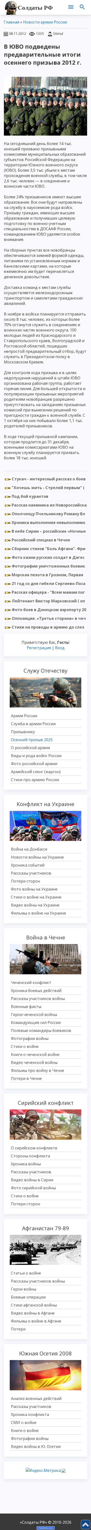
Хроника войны (26, 1164)
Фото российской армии (34, 763)
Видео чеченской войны (34, 1062)
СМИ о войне (23, 1422)
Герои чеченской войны (34, 1014)
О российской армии (30, 747)
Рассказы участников (31, 873)
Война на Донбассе (29, 849)
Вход (60, 647)
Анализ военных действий (36, 1398)
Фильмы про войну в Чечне (37, 1070)
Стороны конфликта (30, 1156)
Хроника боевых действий (36, 990)
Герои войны (23, 1289)
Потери (18, 1329)
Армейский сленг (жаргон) (36, 771)
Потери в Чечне (26, 1078)
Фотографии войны (30, 1038)
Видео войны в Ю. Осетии (36, 1446)
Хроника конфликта (30, 1414)
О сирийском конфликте (34, 1148)
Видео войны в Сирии (32, 1180)
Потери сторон (25, 881)
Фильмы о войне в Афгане (36, 1321)
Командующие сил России (36, 1022)
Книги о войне (25, 1430)
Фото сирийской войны (33, 1188)
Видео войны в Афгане (33, 1313)
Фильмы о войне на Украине (38, 913)
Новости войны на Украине (37, 857)
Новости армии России (45, 22)
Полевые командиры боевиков (41, 1030)
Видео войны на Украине (35, 905)
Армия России (24, 715)
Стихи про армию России (35, 779)
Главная (11, 22)
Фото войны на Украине (34, 889)
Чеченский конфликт (31, 982)
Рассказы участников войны (38, 998)
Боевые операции (28, 1297)
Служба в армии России (33, 723)
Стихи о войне (25, 1046)
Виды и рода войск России (36, 755)
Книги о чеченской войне (35, 1054)
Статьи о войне (26, 1273)
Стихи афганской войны (34, 1305)
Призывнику (23, 731)
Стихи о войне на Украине (36, 897)
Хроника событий (27, 865)
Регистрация (39, 647)
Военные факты (26, 1006)
